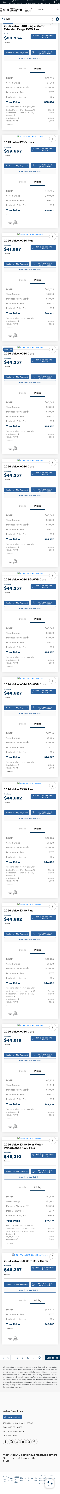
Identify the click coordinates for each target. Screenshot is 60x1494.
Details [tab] (22, 68)
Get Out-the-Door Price (45, 36)
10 (28, 1357)
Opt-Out (36, 1479)
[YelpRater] (29, 1441)
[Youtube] (23, 1441)
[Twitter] (17, 1441)
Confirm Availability (30, 58)
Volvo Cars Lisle (5, 1479)
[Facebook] (5, 1441)
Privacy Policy (10, 1479)
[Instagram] (11, 1441)
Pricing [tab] (37, 68)
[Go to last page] (39, 1357)
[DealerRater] (35, 1441)
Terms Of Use (17, 1479)
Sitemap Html (23, 1479)
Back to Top (52, 1357)
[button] (43, 52)
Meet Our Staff (6, 1458)
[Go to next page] (33, 1357)
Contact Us (14, 1417)
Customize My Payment (17, 53)
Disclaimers (49, 1454)
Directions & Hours (25, 1456)
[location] (54, 2)
